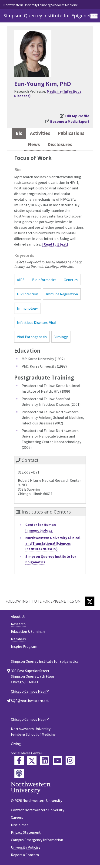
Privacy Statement (26, 832)
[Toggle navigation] (94, 16)
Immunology (27, 308)
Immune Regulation (62, 294)
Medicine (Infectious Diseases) (47, 93)
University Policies (25, 847)
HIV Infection (27, 294)
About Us (18, 616)
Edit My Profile (77, 115)
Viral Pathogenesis (32, 336)
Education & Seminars (28, 631)
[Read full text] (55, 244)
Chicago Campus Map (28, 691)
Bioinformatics (44, 279)
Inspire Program (24, 646)
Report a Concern (25, 854)
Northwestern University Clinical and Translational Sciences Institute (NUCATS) (52, 543)
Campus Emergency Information (37, 839)
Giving (16, 743)
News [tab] (34, 144)
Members (18, 639)
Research (18, 624)
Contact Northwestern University (37, 809)
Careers (17, 817)
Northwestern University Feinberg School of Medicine (40, 5)
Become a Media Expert (69, 121)
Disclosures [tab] (59, 144)
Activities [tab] (40, 133)
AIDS (20, 279)
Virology (61, 336)
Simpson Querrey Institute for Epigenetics (50, 15)
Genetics (71, 279)
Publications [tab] (71, 133)
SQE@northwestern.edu (30, 700)
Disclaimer (19, 824)
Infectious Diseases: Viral (36, 322)
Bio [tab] (19, 133)
